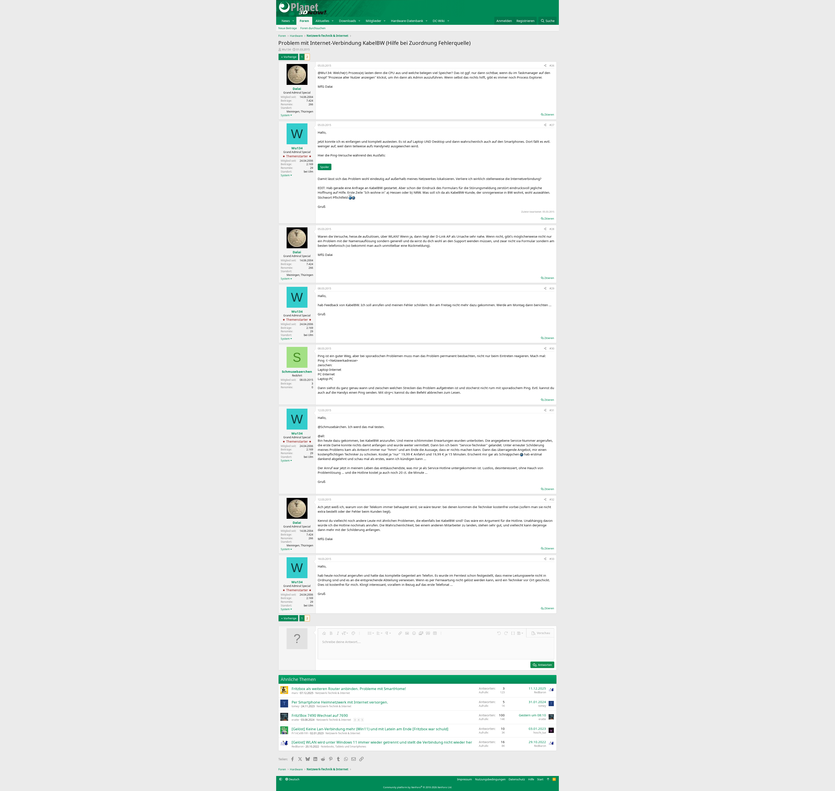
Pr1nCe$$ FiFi (300, 733)
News (286, 20)
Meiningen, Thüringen (300, 111)
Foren (304, 20)
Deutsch (293, 779)
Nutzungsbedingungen (490, 779)
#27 (551, 125)
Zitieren (549, 114)
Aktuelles (322, 20)
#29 (551, 288)
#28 (551, 229)
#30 (551, 348)
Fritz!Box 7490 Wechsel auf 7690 (320, 715)
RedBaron (540, 692)
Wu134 (286, 49)
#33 (551, 559)
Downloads (347, 20)
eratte (295, 720)
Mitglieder (373, 20)
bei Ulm (308, 171)
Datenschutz (517, 779)
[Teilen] (545, 65)
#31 (551, 410)
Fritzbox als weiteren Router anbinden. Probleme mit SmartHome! (349, 688)
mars (295, 693)
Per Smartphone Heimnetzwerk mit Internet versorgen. (340, 702)
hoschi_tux (539, 732)
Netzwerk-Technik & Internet (332, 693)
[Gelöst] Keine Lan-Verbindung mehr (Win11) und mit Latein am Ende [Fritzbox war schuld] (370, 728)
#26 (551, 65)
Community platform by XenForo (417, 787)
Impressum (464, 779)
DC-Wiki (439, 20)
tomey (295, 706)
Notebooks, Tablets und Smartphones (343, 746)
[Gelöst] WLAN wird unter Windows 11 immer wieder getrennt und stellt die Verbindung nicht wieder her (382, 742)
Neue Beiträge (287, 28)
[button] (293, 21)
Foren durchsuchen (313, 28)
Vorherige (290, 57)
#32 (551, 499)
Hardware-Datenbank (407, 20)
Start (540, 779)
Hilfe (531, 779)
